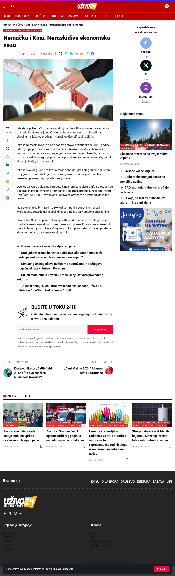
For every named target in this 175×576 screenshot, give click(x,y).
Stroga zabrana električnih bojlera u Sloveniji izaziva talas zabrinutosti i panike (150, 436)
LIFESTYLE (149, 145)
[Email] (81, 53)
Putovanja (163, 145)
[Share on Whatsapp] (66, 53)
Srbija (123, 426)
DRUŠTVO (77, 422)
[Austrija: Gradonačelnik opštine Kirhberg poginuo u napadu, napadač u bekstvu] (66, 415)
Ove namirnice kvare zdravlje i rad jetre (48, 246)
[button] (161, 569)
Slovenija (161, 426)
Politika (37, 30)
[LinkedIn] (21, 513)
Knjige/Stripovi (98, 426)
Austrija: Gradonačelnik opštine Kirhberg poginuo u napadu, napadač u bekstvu (65, 436)
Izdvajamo (24, 30)
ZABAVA (158, 481)
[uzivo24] (87, 6)
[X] (146, 70)
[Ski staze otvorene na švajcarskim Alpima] (146, 134)
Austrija (52, 422)
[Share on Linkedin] (71, 53)
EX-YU (106, 422)
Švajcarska (128, 148)
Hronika (62, 426)
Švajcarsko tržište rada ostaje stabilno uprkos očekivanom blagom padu (21, 436)
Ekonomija (10, 30)
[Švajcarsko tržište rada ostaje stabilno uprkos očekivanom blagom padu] (23, 415)
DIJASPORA (127, 145)
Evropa (138, 145)
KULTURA (113, 426)
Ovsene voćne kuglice (140, 171)
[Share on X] (60, 53)
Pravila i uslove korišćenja (59, 569)
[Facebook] (146, 48)
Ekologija (163, 422)
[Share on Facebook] (55, 53)
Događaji (95, 422)
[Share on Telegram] (76, 53)
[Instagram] (146, 93)
